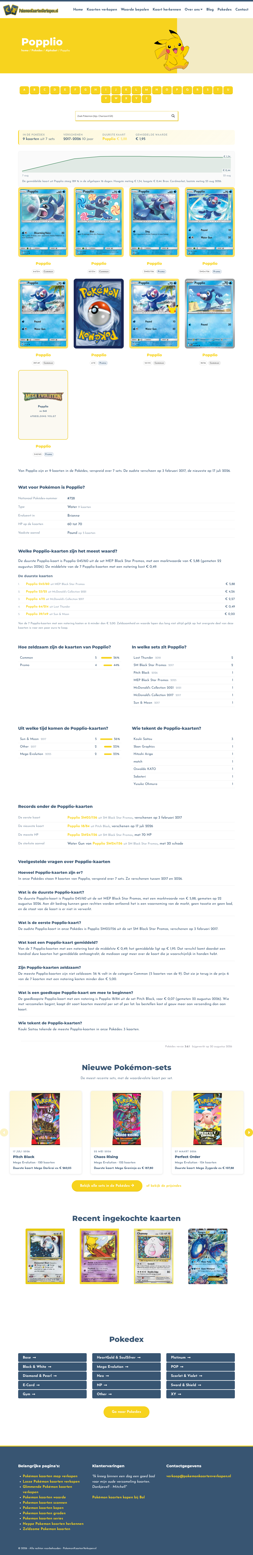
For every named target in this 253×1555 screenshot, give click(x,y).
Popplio (114, 139)
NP (99, 1385)
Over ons (192, 9)
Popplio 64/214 (37, 606)
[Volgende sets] (249, 1132)
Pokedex (224, 9)
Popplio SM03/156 (82, 818)
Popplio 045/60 (37, 584)
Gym (26, 1394)
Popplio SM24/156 (82, 835)
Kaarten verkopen (102, 9)
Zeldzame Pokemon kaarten (46, 1529)
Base (27, 1357)
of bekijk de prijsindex (163, 1185)
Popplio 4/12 (35, 599)
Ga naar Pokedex (126, 1412)
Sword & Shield (183, 1385)
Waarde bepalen (135, 9)
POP (174, 1367)
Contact (241, 9)
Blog (210, 9)
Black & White (34, 1367)
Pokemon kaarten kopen (43, 1508)
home (25, 50)
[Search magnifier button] (173, 116)
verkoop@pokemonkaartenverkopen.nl (198, 1476)
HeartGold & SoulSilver (116, 1357)
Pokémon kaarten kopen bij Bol (118, 1497)
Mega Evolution (110, 1367)
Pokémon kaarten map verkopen (50, 1476)
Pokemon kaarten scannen (45, 1503)
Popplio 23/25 (36, 591)
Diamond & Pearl (37, 1376)
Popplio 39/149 (37, 614)
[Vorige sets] (4, 1132)
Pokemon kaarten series (43, 1518)
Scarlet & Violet (184, 1376)
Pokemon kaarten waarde (44, 1497)
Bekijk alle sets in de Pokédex (105, 1186)
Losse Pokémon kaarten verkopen (51, 1482)
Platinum (178, 1357)
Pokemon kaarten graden (44, 1513)
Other (102, 1394)
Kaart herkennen (167, 9)
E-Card (29, 1385)
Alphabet (51, 50)
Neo (100, 1376)
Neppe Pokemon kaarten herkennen (53, 1524)
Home (78, 9)
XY (173, 1394)
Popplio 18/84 (78, 826)
